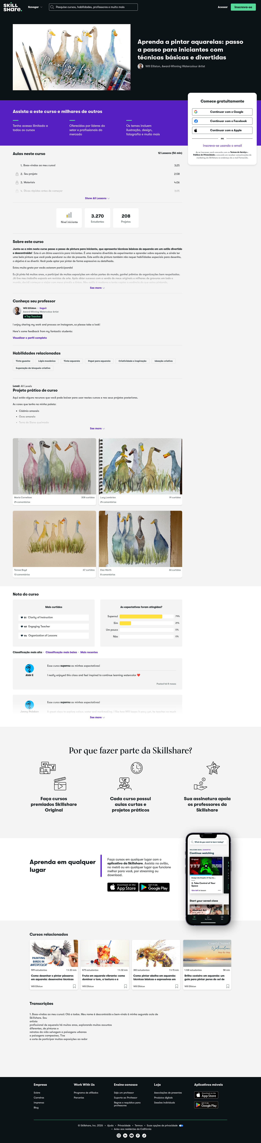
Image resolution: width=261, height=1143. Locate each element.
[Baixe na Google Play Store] (155, 887)
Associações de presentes (168, 1092)
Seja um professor (124, 1092)
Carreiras (39, 1097)
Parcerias (79, 1097)
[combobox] (93, 7)
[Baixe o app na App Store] (210, 1095)
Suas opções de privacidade (162, 1125)
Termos (139, 1125)
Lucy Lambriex (108, 497)
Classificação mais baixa (61, 652)
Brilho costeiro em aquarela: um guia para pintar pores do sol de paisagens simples (204, 979)
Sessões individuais (164, 1102)
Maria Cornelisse (23, 497)
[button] (41, 6)
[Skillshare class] (54, 953)
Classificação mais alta (27, 652)
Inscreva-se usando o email (222, 145)
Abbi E (29, 675)
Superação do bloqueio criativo (33, 368)
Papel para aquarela (99, 360)
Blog (36, 1107)
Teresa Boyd (20, 570)
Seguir (43, 308)
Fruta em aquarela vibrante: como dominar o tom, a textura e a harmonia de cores (103, 979)
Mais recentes (89, 652)
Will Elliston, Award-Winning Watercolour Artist (175, 66)
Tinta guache (23, 360)
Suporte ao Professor (125, 1097)
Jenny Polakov (29, 711)
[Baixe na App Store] (121, 887)
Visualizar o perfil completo (30, 337)
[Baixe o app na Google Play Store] (210, 1105)
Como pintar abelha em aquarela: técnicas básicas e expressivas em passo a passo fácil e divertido (154, 979)
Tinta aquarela (72, 360)
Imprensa (39, 1102)
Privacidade (124, 1125)
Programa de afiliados (86, 1092)
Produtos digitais (163, 1097)
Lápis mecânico (47, 360)
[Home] (13, 7)
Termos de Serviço (238, 152)
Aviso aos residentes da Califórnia (132, 1129)
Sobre (37, 1092)
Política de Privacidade (204, 155)
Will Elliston (35, 308)
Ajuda (110, 1125)
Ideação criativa (164, 360)
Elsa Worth (105, 570)
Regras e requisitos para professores (127, 1104)
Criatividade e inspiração (132, 360)
